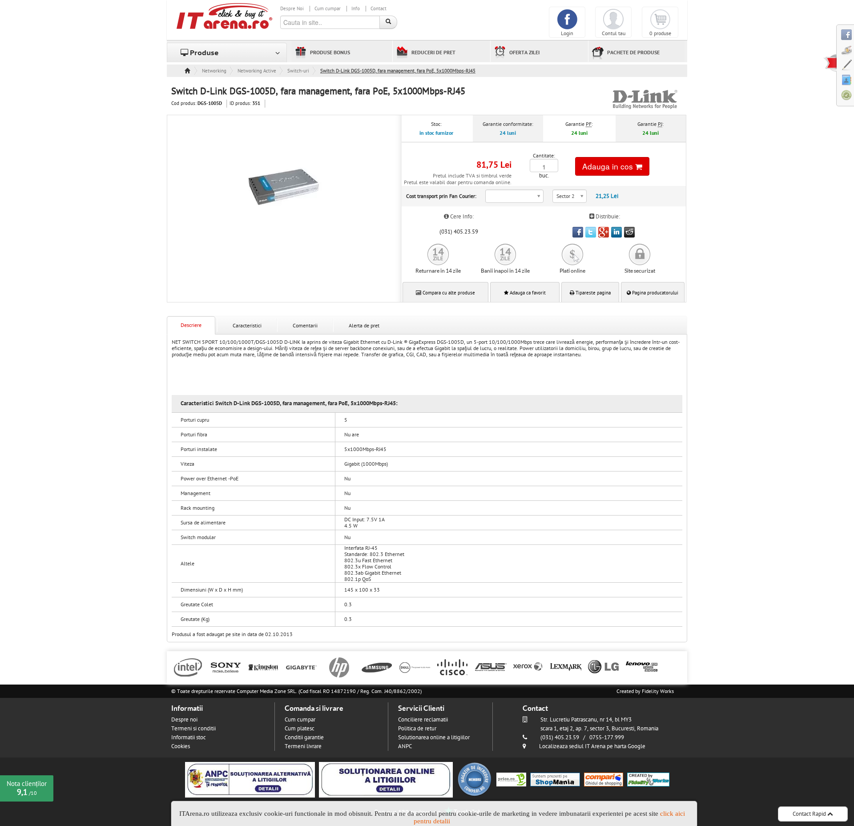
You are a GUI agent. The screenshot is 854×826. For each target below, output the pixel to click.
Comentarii (305, 325)
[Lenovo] (641, 667)
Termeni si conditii (193, 728)
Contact (379, 9)
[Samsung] (377, 667)
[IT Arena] (225, 15)
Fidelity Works (658, 691)
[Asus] (490, 667)
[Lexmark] (566, 667)
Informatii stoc (188, 737)
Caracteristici (247, 325)
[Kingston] (263, 667)
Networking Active (257, 71)
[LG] (603, 667)
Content (830, 63)
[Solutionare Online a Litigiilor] (386, 779)
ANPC (405, 746)
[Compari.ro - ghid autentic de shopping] (474, 779)
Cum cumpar (327, 9)
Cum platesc (299, 728)
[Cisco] (452, 667)
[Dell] (414, 667)
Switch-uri (298, 71)
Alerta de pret (364, 325)
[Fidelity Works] (648, 779)
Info (355, 9)
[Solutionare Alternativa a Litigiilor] (250, 779)
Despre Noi (292, 9)
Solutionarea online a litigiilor (434, 737)
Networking (214, 71)
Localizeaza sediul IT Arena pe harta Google (592, 746)
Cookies (180, 746)
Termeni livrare (303, 746)
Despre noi (184, 719)
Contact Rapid (810, 814)
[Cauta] (388, 22)
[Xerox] (528, 667)
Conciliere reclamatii (423, 719)
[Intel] (188, 667)
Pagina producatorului (654, 293)
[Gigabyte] (301, 667)
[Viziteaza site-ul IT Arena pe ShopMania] (555, 779)
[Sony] (225, 667)
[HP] (339, 667)
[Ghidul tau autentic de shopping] (603, 779)
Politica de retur (417, 728)
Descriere (191, 325)
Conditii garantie (304, 737)
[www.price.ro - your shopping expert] (511, 779)
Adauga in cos (608, 166)
